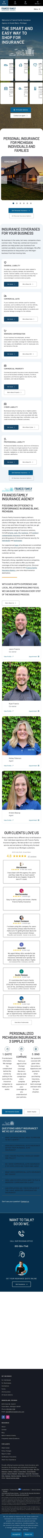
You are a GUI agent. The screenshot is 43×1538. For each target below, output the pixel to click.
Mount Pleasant (12, 1473)
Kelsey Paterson (15, 758)
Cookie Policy (26, 1489)
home (11, 533)
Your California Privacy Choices (10, 1493)
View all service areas (12, 1478)
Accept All (16, 1534)
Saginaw (7, 1476)
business (25, 533)
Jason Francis (14, 649)
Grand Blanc (22, 1471)
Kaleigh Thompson (24, 921)
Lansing (4, 1473)
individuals (6, 541)
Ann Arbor (30, 1469)
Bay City (36, 1469)
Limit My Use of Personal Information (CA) (17, 1495)
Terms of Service (36, 1489)
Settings (26, 1529)
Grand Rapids (31, 1471)
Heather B (24, 1002)
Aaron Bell (24, 948)
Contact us (25, 1202)
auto (16, 533)
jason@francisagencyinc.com (15, 1411)
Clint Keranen (24, 867)
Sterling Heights (16, 1476)
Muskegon (21, 1473)
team (16, 545)
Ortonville (29, 1473)
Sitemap (5, 1491)
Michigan (17, 1469)
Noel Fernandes (24, 894)
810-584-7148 (21, 1246)
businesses (18, 541)
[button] (13, 203)
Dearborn (5, 1471)
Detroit (10, 1471)
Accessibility (5, 1489)
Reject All (28, 1534)
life (19, 533)
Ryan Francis (14, 703)
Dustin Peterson (24, 975)
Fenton (15, 1471)
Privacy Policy (14, 1489)
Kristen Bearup (14, 813)
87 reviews (32, 857)
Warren (24, 1476)
